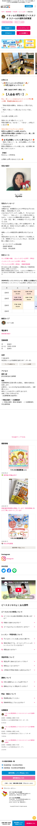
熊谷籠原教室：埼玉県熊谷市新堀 (13, 765)
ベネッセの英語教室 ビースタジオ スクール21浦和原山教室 (19, 741)
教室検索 (8, 12)
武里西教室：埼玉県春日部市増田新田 (14, 768)
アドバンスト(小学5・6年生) (10, 264)
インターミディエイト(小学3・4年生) (13, 261)
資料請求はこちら (18, 778)
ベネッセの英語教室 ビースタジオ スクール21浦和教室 (19, 728)
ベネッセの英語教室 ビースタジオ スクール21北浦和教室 (19, 714)
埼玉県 (15, 12)
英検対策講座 (26, 264)
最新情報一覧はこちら (18, 547)
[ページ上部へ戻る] (34, 818)
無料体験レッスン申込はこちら (18, 773)
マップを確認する (10, 364)
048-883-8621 (5, 334)
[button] (17, 63)
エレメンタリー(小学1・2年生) (24, 258)
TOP (2, 12)
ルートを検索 (27, 364)
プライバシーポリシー (10, 788)
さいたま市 (22, 12)
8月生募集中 (29, 6)
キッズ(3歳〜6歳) (7, 258)
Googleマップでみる (18, 437)
